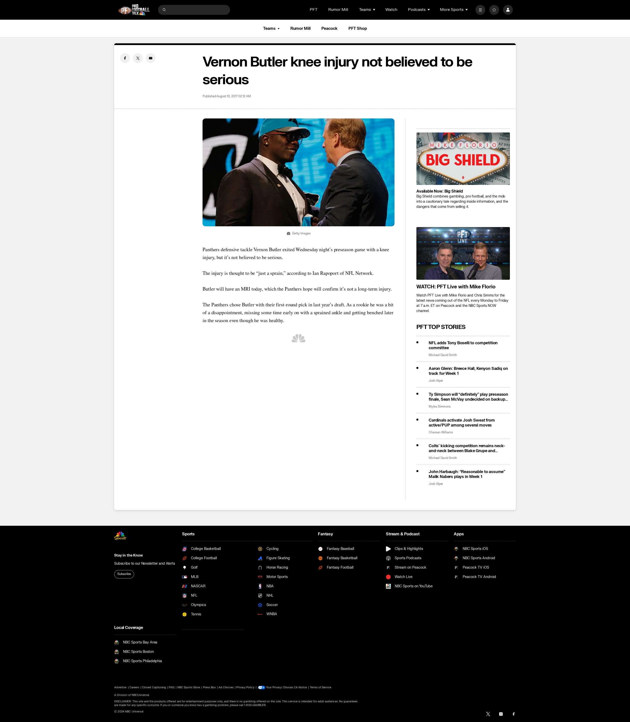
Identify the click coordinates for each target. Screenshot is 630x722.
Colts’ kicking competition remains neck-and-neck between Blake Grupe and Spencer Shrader (467, 448)
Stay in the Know (128, 555)
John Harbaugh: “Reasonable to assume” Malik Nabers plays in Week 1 (467, 474)
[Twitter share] (138, 58)
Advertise (120, 687)
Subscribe (124, 574)
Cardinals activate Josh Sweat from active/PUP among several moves (462, 423)
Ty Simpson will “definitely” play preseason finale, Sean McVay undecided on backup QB (468, 397)
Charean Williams (441, 432)
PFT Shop (357, 28)
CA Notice (300, 687)
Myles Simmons (440, 407)
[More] (480, 10)
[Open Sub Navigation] (374, 9)
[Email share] (151, 58)
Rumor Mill (338, 9)
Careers (134, 687)
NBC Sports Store (188, 687)
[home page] (134, 9)
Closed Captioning (154, 687)
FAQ (171, 687)
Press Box (209, 687)
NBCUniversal (140, 695)
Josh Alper (436, 381)
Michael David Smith (443, 355)
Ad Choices (226, 687)
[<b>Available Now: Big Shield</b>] (463, 158)
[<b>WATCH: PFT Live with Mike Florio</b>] (463, 253)
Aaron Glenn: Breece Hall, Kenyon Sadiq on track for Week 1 (468, 371)
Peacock (329, 28)
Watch (391, 9)
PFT (313, 9)
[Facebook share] (125, 58)
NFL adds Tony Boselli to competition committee (463, 345)
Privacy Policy (245, 687)
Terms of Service (320, 687)
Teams (269, 28)
